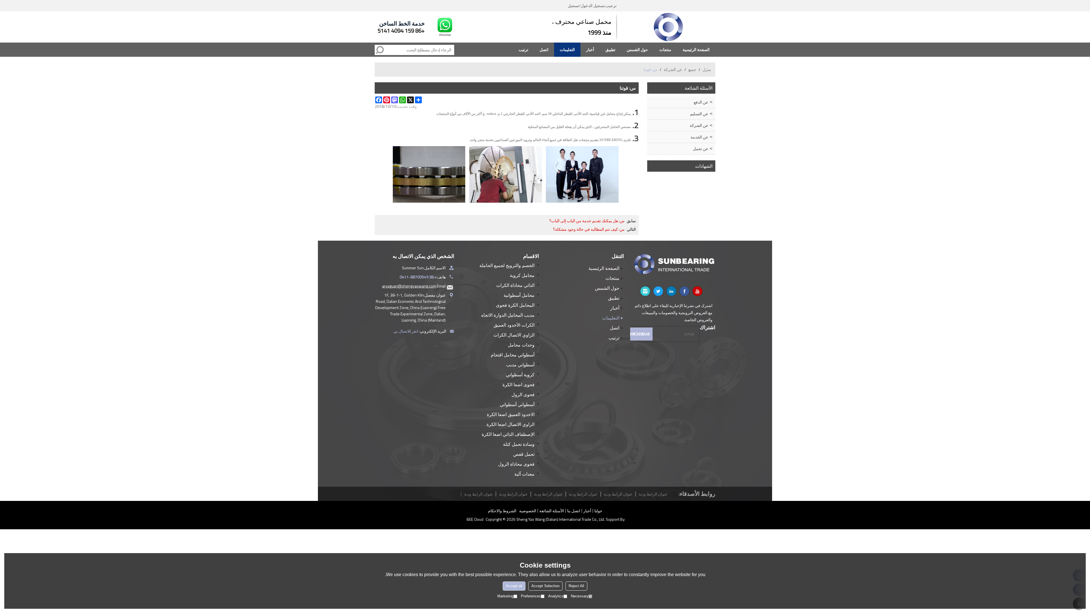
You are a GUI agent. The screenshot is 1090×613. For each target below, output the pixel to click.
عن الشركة (673, 69)
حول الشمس (637, 50)
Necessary (579, 596)
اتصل (544, 50)
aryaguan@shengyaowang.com (409, 286)
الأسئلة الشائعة (551, 511)
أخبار (590, 50)
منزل (707, 69)
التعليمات (567, 50)
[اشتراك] (638, 334)
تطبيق (610, 50)
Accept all (514, 586)
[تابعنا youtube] (697, 291)
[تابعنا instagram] (645, 291)
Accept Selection (545, 586)
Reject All (576, 586)
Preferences (531, 596)
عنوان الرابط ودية (478, 494)
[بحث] (380, 50)
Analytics (555, 596)
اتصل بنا (573, 511)
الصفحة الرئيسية (696, 50)
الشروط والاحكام (502, 511)
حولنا (598, 511)
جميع (692, 69)
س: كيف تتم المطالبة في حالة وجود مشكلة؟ (588, 229)
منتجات (665, 50)
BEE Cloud (475, 519)
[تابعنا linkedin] (671, 291)
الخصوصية (527, 511)
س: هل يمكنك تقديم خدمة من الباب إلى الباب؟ (586, 221)
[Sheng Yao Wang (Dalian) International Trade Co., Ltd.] (668, 27)
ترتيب (523, 50)
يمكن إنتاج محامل (618, 114)
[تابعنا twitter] (658, 291)
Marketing (505, 596)
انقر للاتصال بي (405, 331)
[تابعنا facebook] (684, 291)
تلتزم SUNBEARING (615, 140)
